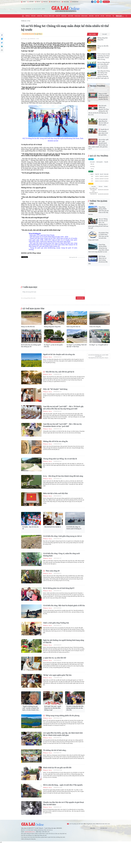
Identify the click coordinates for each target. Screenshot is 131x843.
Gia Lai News (120, 16)
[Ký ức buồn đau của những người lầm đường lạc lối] (31, 336)
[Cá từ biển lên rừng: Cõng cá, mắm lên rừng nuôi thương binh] (31, 559)
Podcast (45, 1)
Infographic (75, 1)
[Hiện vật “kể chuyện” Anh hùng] (31, 395)
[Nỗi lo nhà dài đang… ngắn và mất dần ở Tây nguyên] (31, 790)
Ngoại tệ (91, 171)
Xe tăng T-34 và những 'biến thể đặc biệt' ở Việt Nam (77, 345)
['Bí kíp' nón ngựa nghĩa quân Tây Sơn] (31, 681)
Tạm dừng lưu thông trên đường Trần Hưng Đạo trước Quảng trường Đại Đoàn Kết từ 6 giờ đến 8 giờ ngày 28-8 (98, 75)
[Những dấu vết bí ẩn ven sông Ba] (31, 447)
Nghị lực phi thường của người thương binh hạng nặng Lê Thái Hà (63, 641)
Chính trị (39, 15)
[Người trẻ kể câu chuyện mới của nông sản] (31, 360)
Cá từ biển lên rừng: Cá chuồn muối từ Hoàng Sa (73, 527)
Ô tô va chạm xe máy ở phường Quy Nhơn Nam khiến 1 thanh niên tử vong (103, 56)
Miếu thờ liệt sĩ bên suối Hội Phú (55, 493)
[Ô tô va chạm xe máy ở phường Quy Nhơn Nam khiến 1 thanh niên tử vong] (91, 56)
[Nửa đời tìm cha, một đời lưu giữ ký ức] (31, 377)
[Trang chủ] (23, 16)
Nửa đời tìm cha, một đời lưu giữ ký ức (59, 372)
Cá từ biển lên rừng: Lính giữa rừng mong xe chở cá (62, 536)
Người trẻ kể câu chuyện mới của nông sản (59, 354)
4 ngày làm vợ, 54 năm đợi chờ (54, 658)
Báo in (38, 1)
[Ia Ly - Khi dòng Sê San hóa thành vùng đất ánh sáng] (31, 482)
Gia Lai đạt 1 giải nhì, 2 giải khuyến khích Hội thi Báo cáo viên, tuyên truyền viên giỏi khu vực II (98, 144)
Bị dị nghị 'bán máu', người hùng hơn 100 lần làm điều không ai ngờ (52, 708)
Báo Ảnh (31, 1)
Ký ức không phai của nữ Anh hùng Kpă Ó (58, 588)
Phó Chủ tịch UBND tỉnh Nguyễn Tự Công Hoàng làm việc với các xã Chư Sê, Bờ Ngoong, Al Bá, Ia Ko (98, 110)
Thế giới (33, 15)
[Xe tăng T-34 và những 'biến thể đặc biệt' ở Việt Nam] (77, 336)
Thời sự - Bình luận (49, 15)
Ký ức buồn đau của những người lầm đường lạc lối (31, 345)
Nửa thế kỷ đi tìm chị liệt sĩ (52, 527)
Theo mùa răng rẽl (52, 571)
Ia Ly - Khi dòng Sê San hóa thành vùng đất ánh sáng (63, 476)
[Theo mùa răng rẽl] (31, 576)
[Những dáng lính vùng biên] (91, 40)
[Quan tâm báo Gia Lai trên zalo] (95, 2)
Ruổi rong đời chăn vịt (73, 326)
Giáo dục (63, 15)
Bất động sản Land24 (100, 354)
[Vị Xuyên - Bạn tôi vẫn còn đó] (31, 518)
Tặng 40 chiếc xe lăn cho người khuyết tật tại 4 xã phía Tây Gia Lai (98, 97)
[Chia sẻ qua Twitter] (2, 43)
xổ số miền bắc (91, 354)
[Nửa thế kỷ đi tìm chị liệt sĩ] (53, 518)
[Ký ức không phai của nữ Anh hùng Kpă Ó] (31, 594)
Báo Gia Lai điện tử (65, 8)
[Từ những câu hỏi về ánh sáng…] (31, 756)
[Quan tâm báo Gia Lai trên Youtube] (98, 2)
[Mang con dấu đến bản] (91, 48)
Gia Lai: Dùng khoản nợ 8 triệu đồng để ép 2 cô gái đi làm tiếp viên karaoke (103, 65)
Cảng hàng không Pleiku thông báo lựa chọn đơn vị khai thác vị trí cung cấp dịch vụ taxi (98, 248)
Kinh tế (58, 15)
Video (24, 1)
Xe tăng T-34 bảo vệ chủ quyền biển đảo (53, 345)
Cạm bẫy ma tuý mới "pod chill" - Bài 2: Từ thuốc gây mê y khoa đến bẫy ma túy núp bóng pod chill (63, 408)
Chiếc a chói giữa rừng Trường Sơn (56, 623)
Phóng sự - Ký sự (25, 20)
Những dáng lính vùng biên (102, 38)
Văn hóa (91, 15)
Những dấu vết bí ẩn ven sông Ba (55, 441)
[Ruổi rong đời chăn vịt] (77, 318)
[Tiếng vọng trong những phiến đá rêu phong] (31, 721)
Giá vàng (91, 183)
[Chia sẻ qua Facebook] (2, 35)
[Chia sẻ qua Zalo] (2, 39)
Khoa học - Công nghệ (81, 15)
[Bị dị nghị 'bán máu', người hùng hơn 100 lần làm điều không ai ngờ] (53, 697)
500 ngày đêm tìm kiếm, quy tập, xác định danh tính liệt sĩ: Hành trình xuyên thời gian (63, 734)
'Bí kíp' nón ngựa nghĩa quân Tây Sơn (57, 675)
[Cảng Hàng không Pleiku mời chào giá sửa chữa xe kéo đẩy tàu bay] (92, 209)
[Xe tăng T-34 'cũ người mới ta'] (99, 336)
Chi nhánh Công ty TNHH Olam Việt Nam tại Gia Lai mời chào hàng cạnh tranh (98, 236)
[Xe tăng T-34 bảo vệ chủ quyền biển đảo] (54, 336)
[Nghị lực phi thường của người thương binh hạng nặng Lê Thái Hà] (31, 646)
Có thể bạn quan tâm (33, 308)
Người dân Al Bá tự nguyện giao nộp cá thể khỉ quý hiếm (103, 132)
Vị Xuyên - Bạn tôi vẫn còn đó (30, 527)
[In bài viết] (2, 50)
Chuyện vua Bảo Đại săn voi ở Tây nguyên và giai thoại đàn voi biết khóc (63, 803)
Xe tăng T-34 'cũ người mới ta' (98, 345)
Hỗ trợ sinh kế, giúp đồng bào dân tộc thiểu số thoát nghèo (103, 122)
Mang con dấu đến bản (102, 46)
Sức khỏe (70, 15)
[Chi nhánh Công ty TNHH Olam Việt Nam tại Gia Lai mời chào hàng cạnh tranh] (92, 235)
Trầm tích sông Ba (95, 326)
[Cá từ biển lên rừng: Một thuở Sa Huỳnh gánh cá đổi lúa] (31, 611)
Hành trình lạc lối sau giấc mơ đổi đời (57, 768)
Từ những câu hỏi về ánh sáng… (55, 750)
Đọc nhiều (92, 34)
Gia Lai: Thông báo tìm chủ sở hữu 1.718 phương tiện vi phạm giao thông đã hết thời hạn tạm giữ (98, 223)
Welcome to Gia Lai (55, 1)
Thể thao (108, 15)
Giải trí (97, 15)
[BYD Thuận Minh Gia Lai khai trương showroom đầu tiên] (92, 258)
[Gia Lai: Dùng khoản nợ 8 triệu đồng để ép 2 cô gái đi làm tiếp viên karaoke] (91, 65)
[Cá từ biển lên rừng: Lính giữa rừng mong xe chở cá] (31, 542)
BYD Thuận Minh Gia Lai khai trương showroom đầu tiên (98, 260)
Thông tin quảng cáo (98, 202)
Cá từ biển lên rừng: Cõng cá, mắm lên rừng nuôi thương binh (61, 555)
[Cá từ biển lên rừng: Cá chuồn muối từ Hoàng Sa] (75, 518)
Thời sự (27, 15)
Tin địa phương (97, 86)
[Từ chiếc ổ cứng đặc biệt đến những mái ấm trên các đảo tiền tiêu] (75, 697)
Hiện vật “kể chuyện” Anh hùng (55, 389)
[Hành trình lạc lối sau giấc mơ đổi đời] (31, 773)
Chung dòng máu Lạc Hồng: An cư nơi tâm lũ (60, 459)
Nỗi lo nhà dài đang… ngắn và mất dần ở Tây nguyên (63, 785)
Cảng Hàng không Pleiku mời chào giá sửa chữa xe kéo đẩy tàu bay (98, 210)
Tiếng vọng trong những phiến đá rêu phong (62, 716)
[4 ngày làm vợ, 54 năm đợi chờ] (31, 663)
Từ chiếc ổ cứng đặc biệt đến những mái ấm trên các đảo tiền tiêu (74, 708)
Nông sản (91, 159)
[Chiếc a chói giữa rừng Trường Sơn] (31, 628)
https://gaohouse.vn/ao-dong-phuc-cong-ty (98, 357)
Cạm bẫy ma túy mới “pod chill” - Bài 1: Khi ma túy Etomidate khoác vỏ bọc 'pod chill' (62, 425)
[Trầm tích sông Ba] (99, 318)
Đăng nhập (106, 1)
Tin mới (104, 34)
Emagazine (66, 1)
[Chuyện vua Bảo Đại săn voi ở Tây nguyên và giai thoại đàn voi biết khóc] (31, 808)
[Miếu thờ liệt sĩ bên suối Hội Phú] (31, 499)
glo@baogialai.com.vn (30, 831)
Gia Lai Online (32, 824)
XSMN (107, 354)
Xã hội (102, 15)
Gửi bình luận (80, 298)
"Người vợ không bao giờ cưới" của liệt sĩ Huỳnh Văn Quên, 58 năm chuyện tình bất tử (30, 708)
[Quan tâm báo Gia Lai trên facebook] (92, 2)
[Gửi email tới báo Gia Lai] (101, 2)
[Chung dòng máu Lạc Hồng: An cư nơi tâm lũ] (31, 464)
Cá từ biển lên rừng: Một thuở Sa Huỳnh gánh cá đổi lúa (64, 605)
